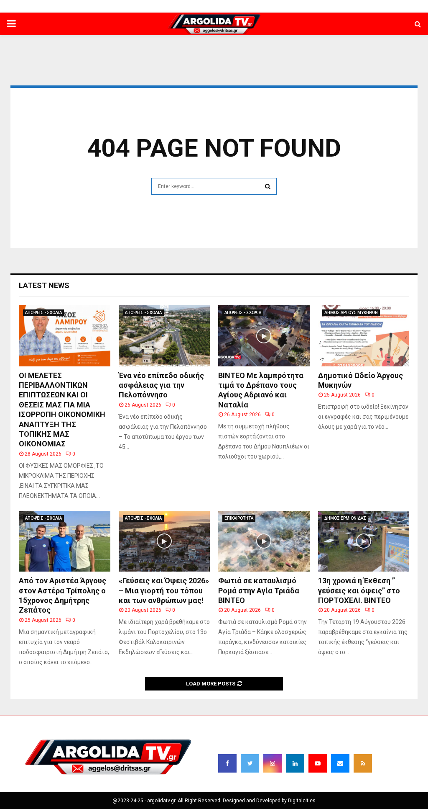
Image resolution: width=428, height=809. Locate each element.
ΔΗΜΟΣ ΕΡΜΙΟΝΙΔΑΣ (222, 6)
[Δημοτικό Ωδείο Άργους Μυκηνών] (364, 335)
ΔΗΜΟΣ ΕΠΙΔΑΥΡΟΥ (327, 6)
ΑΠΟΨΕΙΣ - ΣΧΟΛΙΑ (43, 312)
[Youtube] (317, 763)
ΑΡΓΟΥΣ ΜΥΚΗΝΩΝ (276, 6)
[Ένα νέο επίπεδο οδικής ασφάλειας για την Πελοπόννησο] (164, 335)
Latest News (44, 285)
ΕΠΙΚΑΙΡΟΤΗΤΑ (238, 518)
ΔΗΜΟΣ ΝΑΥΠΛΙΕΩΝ (168, 6)
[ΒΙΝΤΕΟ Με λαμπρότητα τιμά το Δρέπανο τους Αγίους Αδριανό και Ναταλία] (264, 335)
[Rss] (363, 763)
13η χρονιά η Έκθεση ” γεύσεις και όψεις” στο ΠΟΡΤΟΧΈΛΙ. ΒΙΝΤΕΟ (359, 590)
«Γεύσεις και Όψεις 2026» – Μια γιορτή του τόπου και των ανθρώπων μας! (164, 590)
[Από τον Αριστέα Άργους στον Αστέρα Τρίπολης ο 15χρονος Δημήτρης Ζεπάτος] (64, 541)
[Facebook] (227, 763)
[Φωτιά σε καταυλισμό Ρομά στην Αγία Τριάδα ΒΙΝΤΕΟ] (264, 541)
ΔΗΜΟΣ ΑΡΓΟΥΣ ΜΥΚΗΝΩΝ (351, 312)
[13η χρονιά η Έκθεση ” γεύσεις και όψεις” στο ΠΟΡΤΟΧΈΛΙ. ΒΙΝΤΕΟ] (364, 541)
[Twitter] (250, 763)
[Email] (340, 763)
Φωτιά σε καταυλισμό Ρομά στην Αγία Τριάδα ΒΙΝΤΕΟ (258, 590)
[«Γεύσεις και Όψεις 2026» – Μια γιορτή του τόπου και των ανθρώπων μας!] (164, 541)
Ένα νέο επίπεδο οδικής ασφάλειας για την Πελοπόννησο (161, 385)
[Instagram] (272, 763)
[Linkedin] (295, 763)
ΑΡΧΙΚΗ (129, 6)
